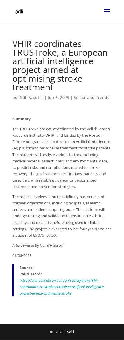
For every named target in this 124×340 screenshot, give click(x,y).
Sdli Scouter (31, 97)
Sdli (70, 331)
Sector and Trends (91, 97)
